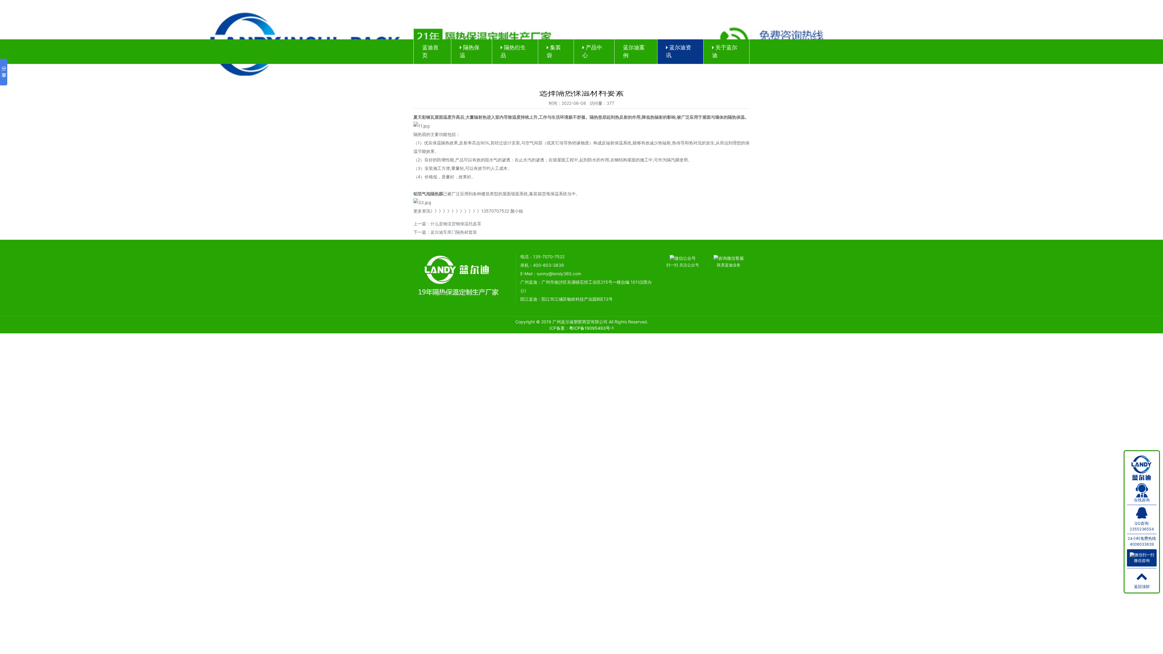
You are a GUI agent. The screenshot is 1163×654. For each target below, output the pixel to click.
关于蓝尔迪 (724, 51)
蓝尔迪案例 (634, 51)
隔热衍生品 (513, 51)
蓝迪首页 (430, 51)
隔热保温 (469, 51)
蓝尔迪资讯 (678, 51)
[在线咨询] (1142, 489)
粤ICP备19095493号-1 (591, 328)
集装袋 (554, 51)
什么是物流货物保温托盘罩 (455, 223)
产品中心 (592, 51)
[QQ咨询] (1142, 515)
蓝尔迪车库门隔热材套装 (453, 232)
